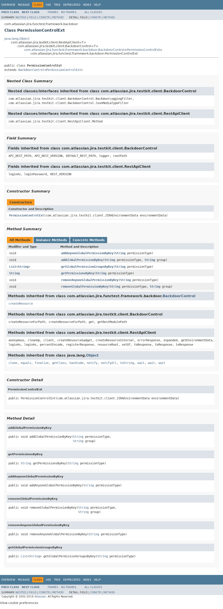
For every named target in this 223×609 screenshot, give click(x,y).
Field (32, 17)
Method (58, 17)
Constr (44, 17)
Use (48, 4)
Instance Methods (51, 240)
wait (140, 363)
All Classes (93, 12)
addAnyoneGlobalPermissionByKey (87, 253)
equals (26, 363)
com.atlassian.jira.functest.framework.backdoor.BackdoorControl (74, 49)
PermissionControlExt (143, 49)
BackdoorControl (31, 70)
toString (127, 363)
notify (92, 363)
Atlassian (40, 596)
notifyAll (109, 363)
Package (24, 4)
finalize (42, 363)
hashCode (76, 363)
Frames (53, 12)
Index (87, 4)
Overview (8, 4)
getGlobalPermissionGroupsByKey (87, 266)
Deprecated (71, 4)
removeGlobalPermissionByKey (84, 286)
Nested (20, 17)
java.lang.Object (16, 38)
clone (12, 363)
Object (92, 355)
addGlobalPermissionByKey (82, 260)
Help (97, 4)
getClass (59, 363)
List (12, 266)
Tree (57, 4)
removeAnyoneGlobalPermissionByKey (89, 280)
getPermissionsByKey (77, 273)
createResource (20, 303)
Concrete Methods (89, 240)
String (120, 253)
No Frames (68, 12)
